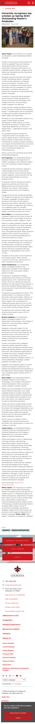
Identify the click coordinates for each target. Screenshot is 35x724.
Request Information (17, 540)
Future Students (8, 643)
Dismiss (18, 718)
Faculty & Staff (8, 654)
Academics (7, 620)
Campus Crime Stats (12, 607)
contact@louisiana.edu (13, 585)
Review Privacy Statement (18, 713)
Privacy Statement (11, 603)
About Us (7, 638)
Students (6, 530)
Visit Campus (17, 549)
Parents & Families (9, 657)
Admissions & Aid (10, 615)
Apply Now (6, 697)
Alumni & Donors (9, 661)
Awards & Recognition (20, 530)
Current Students (9, 647)
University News (10, 8)
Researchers (7, 664)
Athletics (7, 633)
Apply (17, 557)
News (4, 527)
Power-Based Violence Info (14, 611)
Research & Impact (11, 629)
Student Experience (11, 624)
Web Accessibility (11, 599)
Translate (18, 684)
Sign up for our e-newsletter (15, 595)
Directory (5, 700)
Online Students (8, 650)
